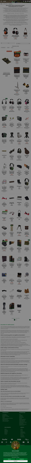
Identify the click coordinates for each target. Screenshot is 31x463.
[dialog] (15, 231)
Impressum (18, 457)
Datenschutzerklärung (14, 457)
